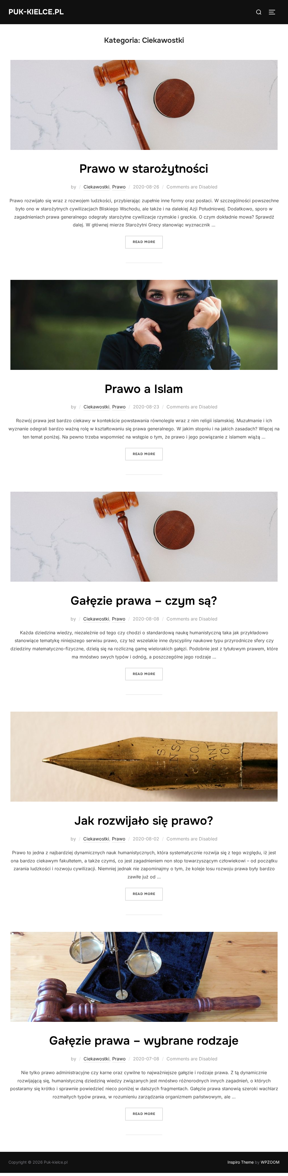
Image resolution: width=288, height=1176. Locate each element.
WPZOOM (270, 1162)
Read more (148, 241)
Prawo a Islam (144, 389)
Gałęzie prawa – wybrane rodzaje (143, 1040)
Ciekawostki (96, 187)
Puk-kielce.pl (36, 12)
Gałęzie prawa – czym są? (144, 600)
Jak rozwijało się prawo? (143, 820)
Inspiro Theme (241, 1162)
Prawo (119, 187)
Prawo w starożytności (143, 168)
